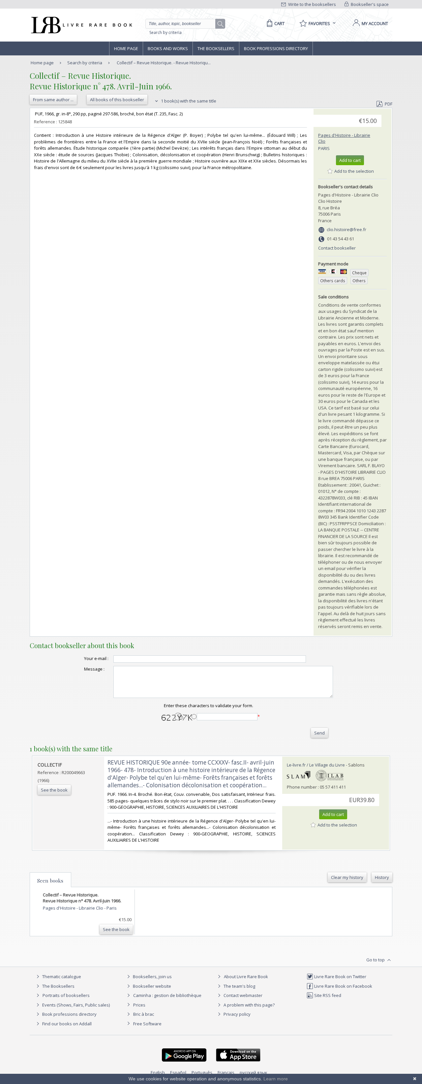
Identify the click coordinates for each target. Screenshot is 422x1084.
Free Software (147, 1024)
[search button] (221, 24)
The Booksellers (215, 48)
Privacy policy (237, 1014)
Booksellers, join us (152, 976)
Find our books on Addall (66, 1024)
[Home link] (81, 25)
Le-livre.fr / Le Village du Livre (316, 765)
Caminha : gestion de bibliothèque (167, 995)
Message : (94, 669)
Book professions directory (276, 48)
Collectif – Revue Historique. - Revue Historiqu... (164, 63)
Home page (126, 48)
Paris (324, 148)
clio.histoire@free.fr (346, 229)
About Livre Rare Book (246, 976)
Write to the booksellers (311, 4)
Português (202, 1072)
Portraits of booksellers (66, 995)
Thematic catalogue (61, 976)
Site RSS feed (327, 995)
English (158, 1072)
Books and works (168, 48)
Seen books (50, 880)
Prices (139, 1005)
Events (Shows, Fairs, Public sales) (75, 1005)
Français (226, 1072)
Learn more (275, 1078)
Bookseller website (151, 986)
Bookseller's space (369, 4)
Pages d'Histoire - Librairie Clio (73, 908)
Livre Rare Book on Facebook (342, 986)
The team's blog (239, 986)
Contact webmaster (242, 995)
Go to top (376, 960)
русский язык (253, 1072)
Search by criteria (165, 32)
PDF (388, 104)
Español (178, 1072)
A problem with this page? (249, 1005)
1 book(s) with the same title (188, 101)
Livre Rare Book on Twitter (339, 976)
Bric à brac (143, 1014)
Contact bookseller (337, 248)
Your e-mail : (96, 658)
